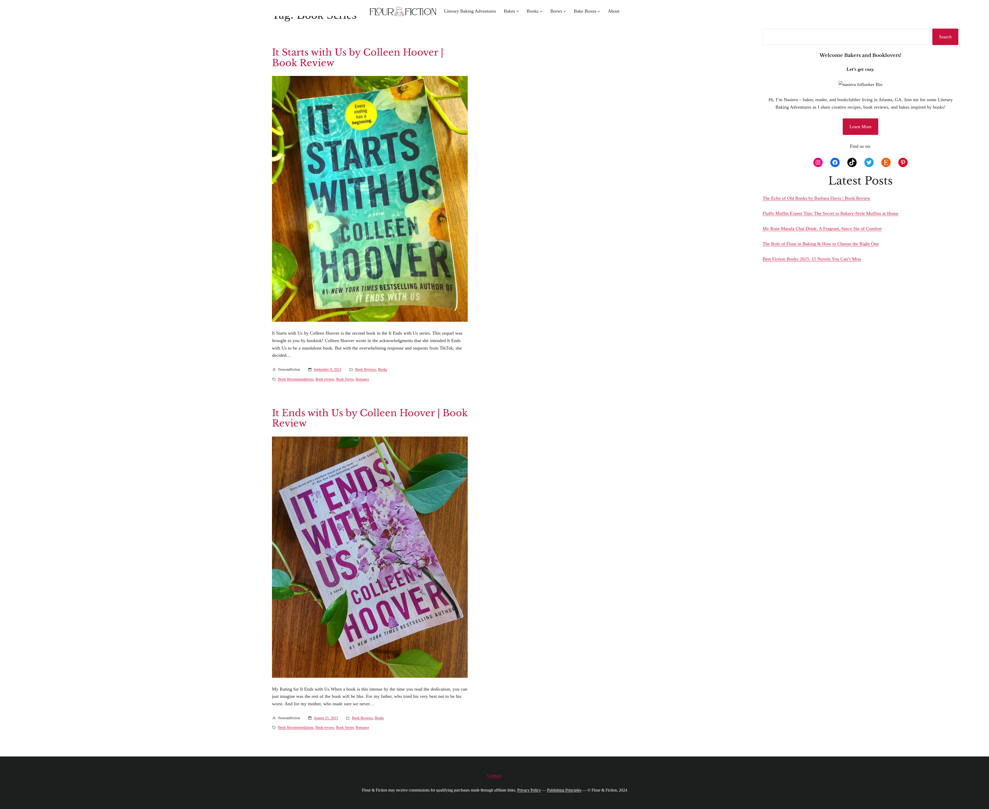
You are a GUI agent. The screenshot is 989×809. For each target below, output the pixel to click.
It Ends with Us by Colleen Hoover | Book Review (369, 418)
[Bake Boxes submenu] (598, 11)
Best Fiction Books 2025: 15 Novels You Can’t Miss (812, 259)
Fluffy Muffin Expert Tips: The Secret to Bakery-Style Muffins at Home (830, 213)
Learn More (860, 126)
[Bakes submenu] (517, 11)
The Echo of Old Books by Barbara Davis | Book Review (816, 198)
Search (945, 36)
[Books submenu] (541, 11)
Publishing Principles (564, 790)
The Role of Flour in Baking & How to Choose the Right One (821, 243)
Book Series (345, 379)
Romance (362, 379)
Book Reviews (365, 369)
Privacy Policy (529, 790)
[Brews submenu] (564, 11)
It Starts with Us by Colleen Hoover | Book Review (357, 57)
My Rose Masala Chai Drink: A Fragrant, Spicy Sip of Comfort (822, 228)
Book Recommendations (295, 379)
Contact (494, 775)
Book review (325, 379)
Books (382, 369)
